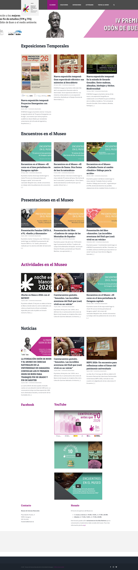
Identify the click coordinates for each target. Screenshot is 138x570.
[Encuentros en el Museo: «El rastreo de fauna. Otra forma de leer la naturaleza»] (69, 151)
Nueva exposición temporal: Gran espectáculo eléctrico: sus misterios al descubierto (69, 79)
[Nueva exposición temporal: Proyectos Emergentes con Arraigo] (36, 76)
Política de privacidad (59, 567)
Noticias (28, 328)
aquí (84, 525)
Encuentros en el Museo (43, 133)
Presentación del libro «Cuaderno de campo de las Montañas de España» (67, 233)
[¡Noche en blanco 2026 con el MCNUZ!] (36, 282)
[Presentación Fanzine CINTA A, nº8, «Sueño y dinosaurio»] (36, 218)
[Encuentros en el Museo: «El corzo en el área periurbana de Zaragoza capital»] (36, 151)
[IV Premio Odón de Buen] (69, 24)
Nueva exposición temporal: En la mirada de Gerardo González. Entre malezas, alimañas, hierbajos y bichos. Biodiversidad (101, 82)
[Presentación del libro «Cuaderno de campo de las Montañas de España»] (69, 218)
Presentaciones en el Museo (47, 199)
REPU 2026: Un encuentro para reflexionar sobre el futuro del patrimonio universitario (102, 365)
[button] (114, 5)
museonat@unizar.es (27, 522)
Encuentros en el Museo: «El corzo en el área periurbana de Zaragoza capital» (36, 167)
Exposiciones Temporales (45, 45)
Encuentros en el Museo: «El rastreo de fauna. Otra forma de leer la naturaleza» (68, 167)
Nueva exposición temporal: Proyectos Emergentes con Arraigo (35, 103)
